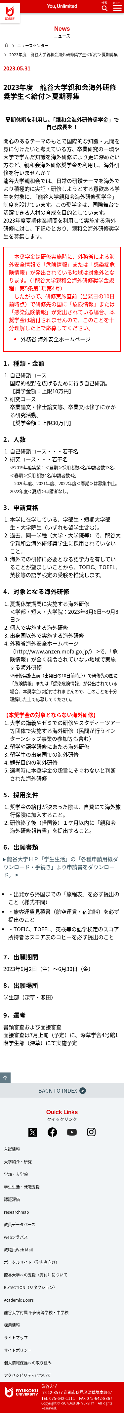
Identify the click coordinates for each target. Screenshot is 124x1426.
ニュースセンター (33, 45)
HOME (6, 45)
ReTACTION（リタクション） (30, 1287)
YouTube (71, 1132)
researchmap (16, 1212)
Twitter (32, 1132)
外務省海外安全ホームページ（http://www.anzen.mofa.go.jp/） (52, 647)
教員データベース (19, 1224)
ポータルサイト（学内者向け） (32, 1262)
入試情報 (12, 1149)
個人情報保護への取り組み (28, 1362)
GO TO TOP (5, 1077)
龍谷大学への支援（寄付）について (35, 1275)
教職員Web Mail (18, 1249)
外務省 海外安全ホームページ (56, 339)
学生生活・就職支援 (22, 1187)
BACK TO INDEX (61, 1090)
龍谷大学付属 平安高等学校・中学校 (36, 1312)
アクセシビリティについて (27, 1375)
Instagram (91, 1132)
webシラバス (16, 1237)
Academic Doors (19, 1300)
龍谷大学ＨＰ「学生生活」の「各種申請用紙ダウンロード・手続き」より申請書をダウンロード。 (60, 867)
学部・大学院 (16, 1174)
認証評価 (12, 1199)
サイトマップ (16, 1337)
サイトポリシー (18, 1350)
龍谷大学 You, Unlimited (10, 13)
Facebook (52, 1132)
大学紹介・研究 (18, 1161)
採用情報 (12, 1325)
